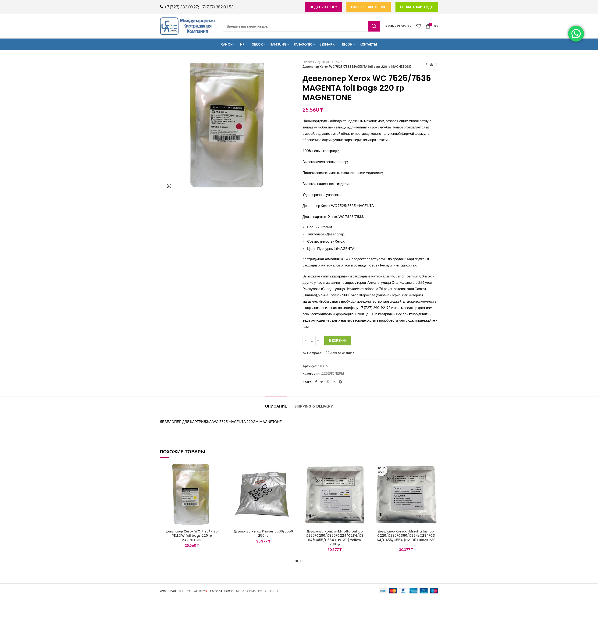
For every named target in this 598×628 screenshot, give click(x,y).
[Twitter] (322, 382)
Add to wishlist (342, 353)
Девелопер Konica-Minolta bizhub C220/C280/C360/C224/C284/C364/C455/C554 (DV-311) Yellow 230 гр (334, 537)
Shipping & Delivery (313, 406)
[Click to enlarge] (169, 186)
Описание (276, 406)
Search (374, 26)
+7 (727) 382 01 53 (216, 6)
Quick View (221, 491)
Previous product (426, 64)
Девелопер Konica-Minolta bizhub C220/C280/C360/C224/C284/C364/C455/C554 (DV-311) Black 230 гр (406, 537)
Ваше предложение (368, 7)
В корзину (338, 340)
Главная (308, 62)
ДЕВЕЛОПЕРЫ (329, 62)
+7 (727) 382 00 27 (181, 6)
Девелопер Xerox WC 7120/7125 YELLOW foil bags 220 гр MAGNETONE (192, 535)
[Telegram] (340, 382)
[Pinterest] (328, 382)
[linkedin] (334, 382)
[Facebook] (316, 382)
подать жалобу (323, 7)
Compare (314, 353)
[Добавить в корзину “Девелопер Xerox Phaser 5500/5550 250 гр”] (292, 480)
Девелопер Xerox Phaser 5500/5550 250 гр (263, 533)
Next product (436, 64)
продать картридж (417, 7)
